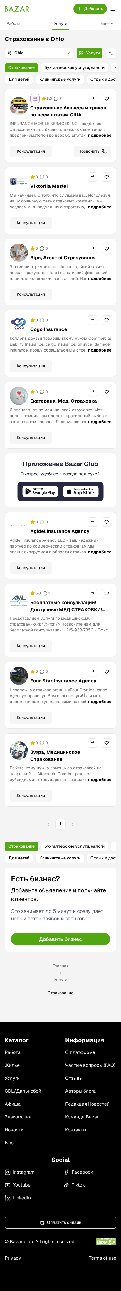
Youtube (22, 1185)
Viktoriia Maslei (49, 186)
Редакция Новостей (87, 1104)
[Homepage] (17, 9)
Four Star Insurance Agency (63, 681)
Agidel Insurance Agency (59, 531)
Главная (61, 966)
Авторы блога (80, 1091)
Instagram (24, 1172)
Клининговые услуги (59, 79)
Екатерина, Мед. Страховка (63, 401)
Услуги (60, 23)
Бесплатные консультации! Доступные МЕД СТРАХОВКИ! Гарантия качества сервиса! (66, 609)
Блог (10, 1143)
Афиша (13, 1104)
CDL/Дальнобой (23, 1091)
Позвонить (89, 151)
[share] (92, 98)
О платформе (80, 1052)
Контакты (75, 1130)
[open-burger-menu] (112, 9)
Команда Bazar (82, 1117)
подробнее (99, 135)
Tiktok (78, 1185)
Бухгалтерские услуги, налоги (74, 67)
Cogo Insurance (48, 329)
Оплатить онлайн (64, 1222)
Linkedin (22, 1198)
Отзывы (74, 1078)
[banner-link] (60, 480)
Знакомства (18, 1117)
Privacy (13, 1258)
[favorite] (106, 98)
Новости (14, 1130)
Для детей (19, 79)
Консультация (31, 151)
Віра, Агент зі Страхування (63, 258)
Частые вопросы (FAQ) (90, 1065)
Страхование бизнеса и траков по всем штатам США (68, 111)
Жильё (12, 1065)
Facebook (82, 1172)
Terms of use (102, 1258)
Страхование (21, 67)
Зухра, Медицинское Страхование (55, 755)
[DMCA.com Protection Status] (106, 1241)
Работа (13, 23)
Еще (104, 23)
